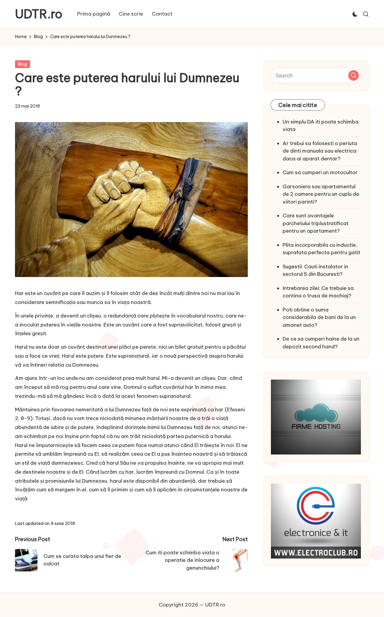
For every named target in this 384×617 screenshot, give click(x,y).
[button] (353, 75)
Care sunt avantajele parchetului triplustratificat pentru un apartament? (316, 223)
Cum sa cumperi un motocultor (320, 172)
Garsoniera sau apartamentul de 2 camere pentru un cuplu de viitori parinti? (321, 194)
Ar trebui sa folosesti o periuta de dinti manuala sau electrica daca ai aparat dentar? (320, 151)
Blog (22, 64)
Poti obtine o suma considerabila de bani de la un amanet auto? (319, 317)
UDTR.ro (38, 14)
